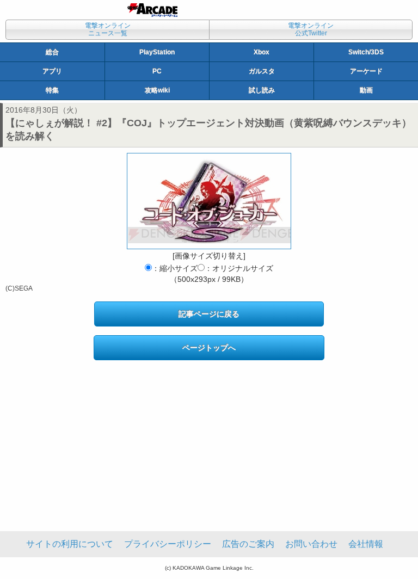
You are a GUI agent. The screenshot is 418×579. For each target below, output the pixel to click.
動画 (366, 90)
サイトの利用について (69, 544)
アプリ (52, 71)
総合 (52, 52)
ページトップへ (209, 347)
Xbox (261, 52)
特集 (52, 90)
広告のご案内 (248, 544)
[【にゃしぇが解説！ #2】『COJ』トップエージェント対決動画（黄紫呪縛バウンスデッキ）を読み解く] (209, 201)
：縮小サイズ (175, 268)
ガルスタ (262, 71)
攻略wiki (157, 90)
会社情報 (365, 544)
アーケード (366, 71)
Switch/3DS (366, 52)
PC (157, 71)
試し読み (262, 90)
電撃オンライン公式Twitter (311, 29)
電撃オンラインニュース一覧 (108, 29)
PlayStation (157, 52)
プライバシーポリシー (167, 544)
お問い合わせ (311, 544)
